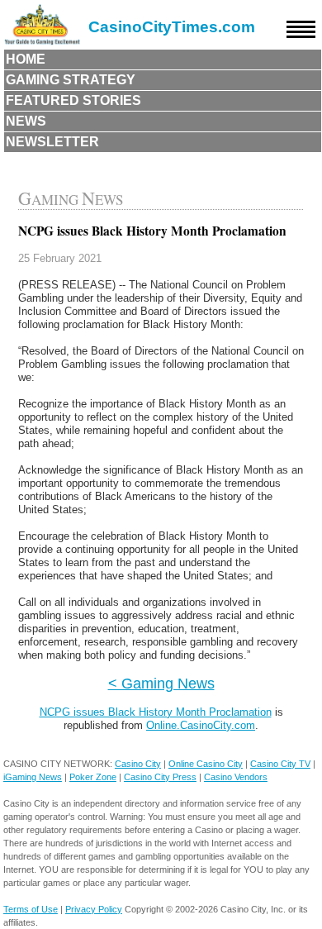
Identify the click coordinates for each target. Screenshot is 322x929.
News (26, 121)
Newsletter (52, 142)
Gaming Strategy (70, 80)
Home (25, 59)
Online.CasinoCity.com (200, 725)
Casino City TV (280, 764)
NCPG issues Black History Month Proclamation (156, 712)
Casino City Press (160, 777)
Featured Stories (73, 100)
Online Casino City (205, 764)
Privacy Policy (93, 909)
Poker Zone (92, 777)
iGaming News (32, 777)
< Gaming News (161, 683)
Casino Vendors (236, 777)
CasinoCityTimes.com (171, 27)
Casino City (138, 764)
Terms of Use (30, 909)
